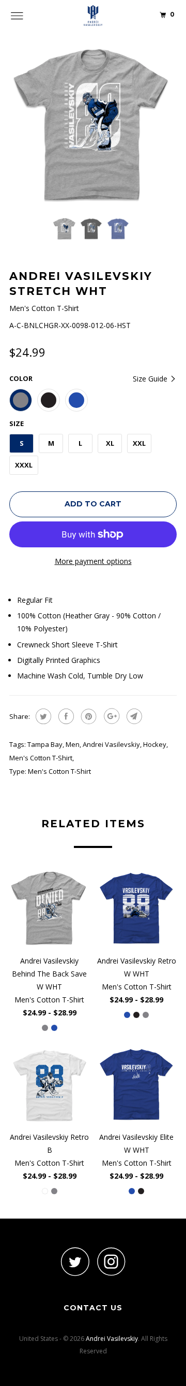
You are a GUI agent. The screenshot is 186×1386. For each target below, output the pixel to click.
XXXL (24, 465)
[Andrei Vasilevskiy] (93, 15)
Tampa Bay (45, 744)
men (73, 744)
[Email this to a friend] (133, 716)
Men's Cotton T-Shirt (40, 757)
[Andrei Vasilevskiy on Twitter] (75, 1261)
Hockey (154, 744)
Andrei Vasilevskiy (111, 744)
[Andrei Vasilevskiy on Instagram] (111, 1261)
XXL (139, 443)
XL (110, 443)
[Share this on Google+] (110, 716)
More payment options (93, 561)
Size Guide (151, 379)
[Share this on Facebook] (65, 716)
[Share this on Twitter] (42, 716)
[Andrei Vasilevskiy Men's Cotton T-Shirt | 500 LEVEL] (93, 125)
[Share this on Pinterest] (88, 716)
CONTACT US (93, 1307)
